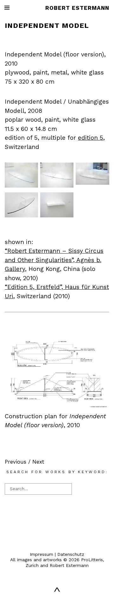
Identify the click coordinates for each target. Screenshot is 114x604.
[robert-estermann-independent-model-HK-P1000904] (92, 183)
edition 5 (90, 137)
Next (38, 462)
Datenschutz (70, 554)
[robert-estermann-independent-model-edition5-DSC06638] (56, 215)
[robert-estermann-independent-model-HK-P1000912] (56, 186)
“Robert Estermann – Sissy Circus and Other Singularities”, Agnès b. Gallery (54, 260)
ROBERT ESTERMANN (77, 8)
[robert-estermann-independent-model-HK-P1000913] (21, 186)
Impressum (41, 554)
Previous (15, 462)
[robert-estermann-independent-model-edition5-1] (21, 215)
